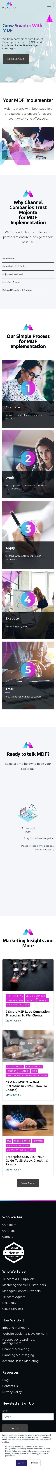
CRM (34, 1071)
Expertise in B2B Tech (13, 266)
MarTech (43, 1000)
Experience (8, 258)
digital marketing (16, 1150)
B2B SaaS (9, 1303)
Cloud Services (12, 1309)
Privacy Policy (12, 1392)
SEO (9, 1141)
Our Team (9, 1225)
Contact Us (10, 1386)
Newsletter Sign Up (18, 1403)
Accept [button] (21, 1462)
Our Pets (8, 1231)
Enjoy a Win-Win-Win (13, 274)
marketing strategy (18, 1004)
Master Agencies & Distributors (24, 1285)
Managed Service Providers (21, 1291)
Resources (10, 1372)
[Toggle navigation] (49, 5)
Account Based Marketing (20, 1361)
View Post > (13, 1020)
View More (28, 1183)
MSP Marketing (15, 996)
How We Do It (13, 1320)
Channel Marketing (15, 1349)
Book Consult (15, 58)
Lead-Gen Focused (11, 282)
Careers (7, 1236)
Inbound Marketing (15, 1327)
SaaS (32, 1150)
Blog (5, 1380)
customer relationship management (27, 1075)
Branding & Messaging (18, 1355)
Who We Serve (14, 1271)
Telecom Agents (13, 1297)
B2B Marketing (15, 1000)
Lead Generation (35, 996)
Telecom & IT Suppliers (18, 1279)
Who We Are (12, 1217)
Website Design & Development (24, 1333)
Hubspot (30, 1000)
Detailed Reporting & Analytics (17, 290)
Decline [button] (34, 1462)
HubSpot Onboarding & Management (18, 1341)
